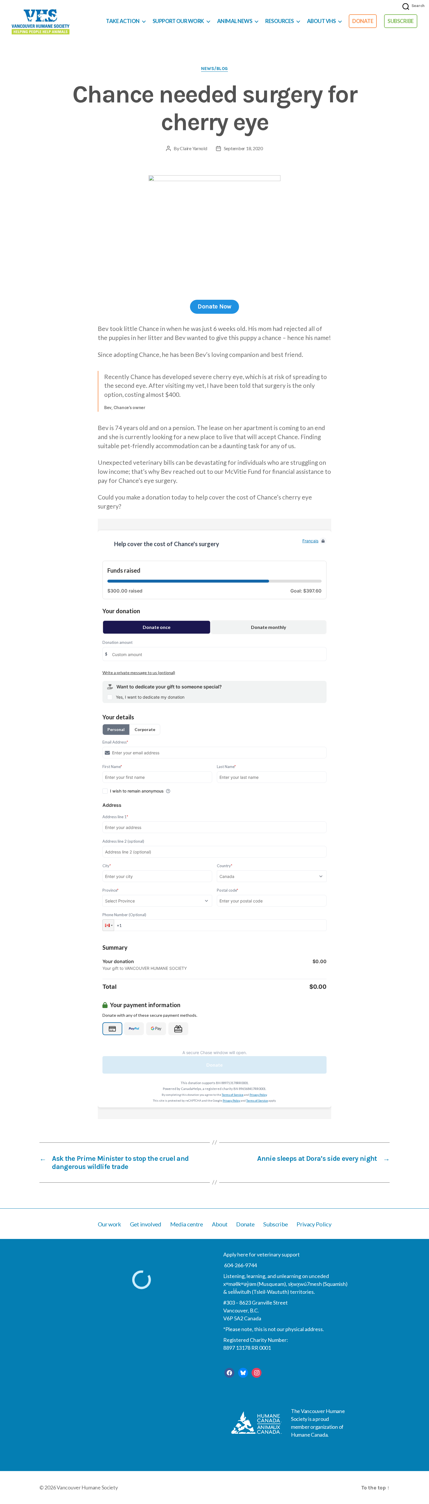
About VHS (321, 21)
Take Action (122, 21)
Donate (362, 21)
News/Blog (214, 68)
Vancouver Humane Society (87, 1487)
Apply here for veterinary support (261, 1254)
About (220, 1224)
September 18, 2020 (243, 148)
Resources (279, 21)
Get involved (145, 1224)
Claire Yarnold (193, 148)
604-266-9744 (240, 1265)
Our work (109, 1224)
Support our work (178, 21)
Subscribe (401, 21)
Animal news (234, 21)
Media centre (186, 1224)
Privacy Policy (314, 1224)
